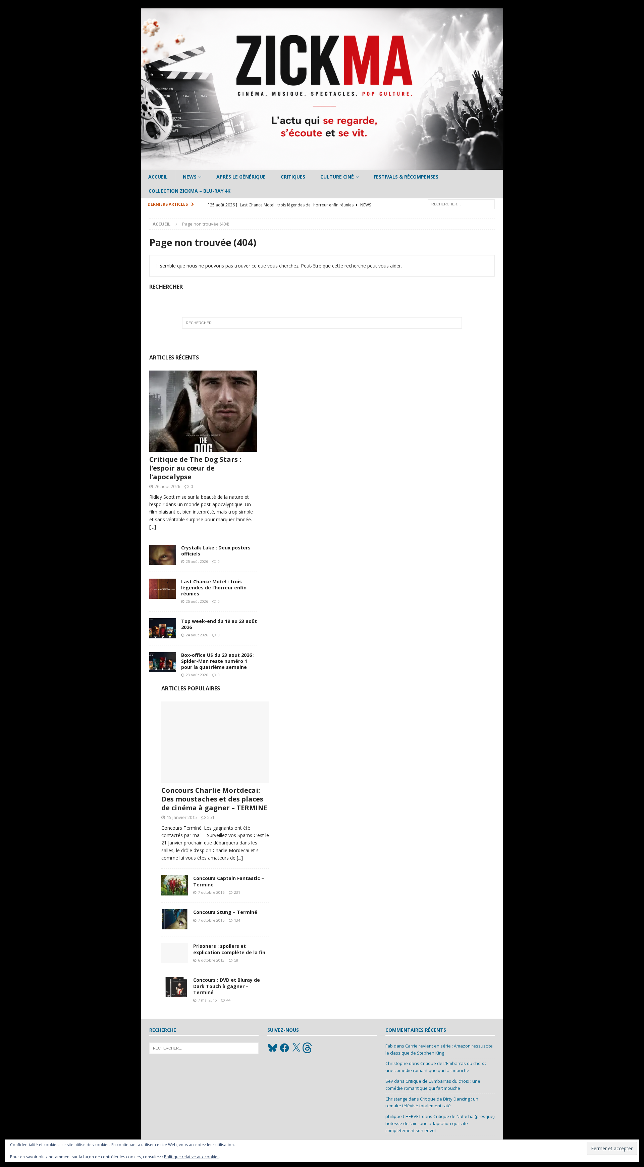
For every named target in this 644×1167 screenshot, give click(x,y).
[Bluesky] (272, 1047)
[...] (240, 858)
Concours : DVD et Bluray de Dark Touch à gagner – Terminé (226, 986)
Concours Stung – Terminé (225, 912)
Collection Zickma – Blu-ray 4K (189, 191)
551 (210, 817)
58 (236, 960)
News (190, 177)
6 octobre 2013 (211, 960)
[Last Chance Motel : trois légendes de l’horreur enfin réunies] (162, 589)
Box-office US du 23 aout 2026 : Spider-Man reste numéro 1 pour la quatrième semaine (218, 661)
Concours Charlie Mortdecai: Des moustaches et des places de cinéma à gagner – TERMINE (214, 799)
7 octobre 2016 (211, 892)
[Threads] (308, 1047)
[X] (296, 1047)
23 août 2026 (197, 674)
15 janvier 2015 (182, 817)
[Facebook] (284, 1047)
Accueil (158, 177)
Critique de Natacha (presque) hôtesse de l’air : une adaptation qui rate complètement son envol (439, 1123)
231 (237, 892)
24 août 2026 (197, 634)
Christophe (396, 1063)
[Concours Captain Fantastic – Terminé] (174, 885)
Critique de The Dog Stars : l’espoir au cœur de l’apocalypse (195, 468)
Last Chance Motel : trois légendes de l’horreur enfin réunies (214, 587)
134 (237, 920)
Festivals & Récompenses (406, 177)
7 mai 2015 (207, 1000)
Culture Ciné (337, 177)
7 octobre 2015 (211, 920)
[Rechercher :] (461, 203)
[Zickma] (322, 166)
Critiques (293, 177)
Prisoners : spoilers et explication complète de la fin (229, 949)
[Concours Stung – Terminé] (174, 919)
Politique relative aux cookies (191, 1157)
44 (228, 1000)
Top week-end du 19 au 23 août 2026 (219, 624)
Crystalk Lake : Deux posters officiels (216, 550)
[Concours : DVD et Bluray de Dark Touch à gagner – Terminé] (174, 987)
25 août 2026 (197, 561)
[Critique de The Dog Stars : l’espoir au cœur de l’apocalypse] (203, 411)
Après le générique (241, 177)
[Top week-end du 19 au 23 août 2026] (162, 628)
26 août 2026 (167, 486)
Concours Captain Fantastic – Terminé (228, 881)
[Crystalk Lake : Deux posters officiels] (162, 555)
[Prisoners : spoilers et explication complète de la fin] (174, 953)
